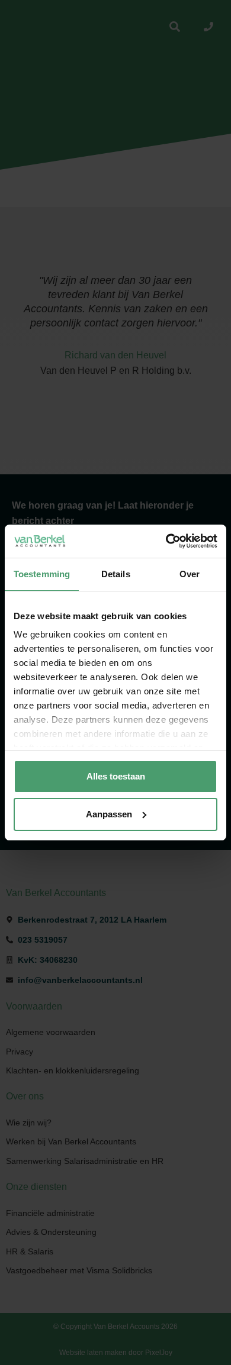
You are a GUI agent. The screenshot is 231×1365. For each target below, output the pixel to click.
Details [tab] (115, 574)
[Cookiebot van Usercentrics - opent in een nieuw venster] (166, 541)
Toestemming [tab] (42, 574)
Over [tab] (189, 574)
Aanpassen (109, 814)
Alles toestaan (115, 776)
